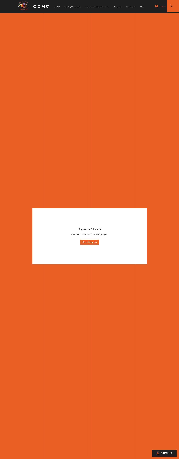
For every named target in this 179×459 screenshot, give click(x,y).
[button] (171, 6)
